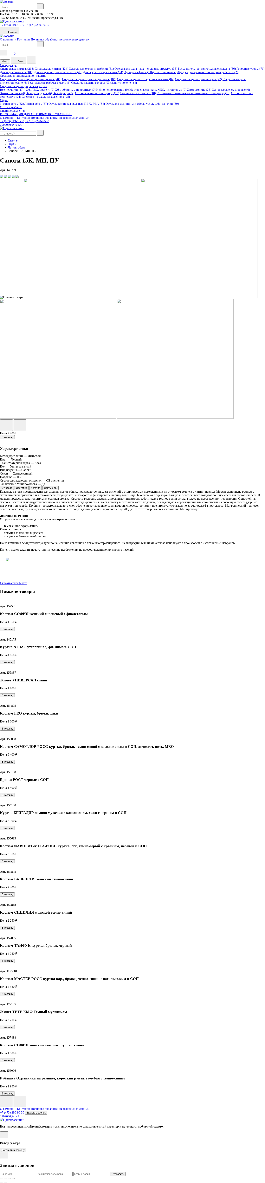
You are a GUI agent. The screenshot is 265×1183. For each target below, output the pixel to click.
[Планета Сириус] (7, 1)
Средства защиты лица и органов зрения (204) (30, 79)
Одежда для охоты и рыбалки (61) (91, 68)
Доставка (21, 487)
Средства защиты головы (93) (91, 82)
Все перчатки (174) (12, 89)
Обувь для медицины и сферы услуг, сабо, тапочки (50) (142, 103)
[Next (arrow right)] (5, 1182)
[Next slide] (20, 1101)
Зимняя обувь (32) (12, 103)
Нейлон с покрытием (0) (112, 89)
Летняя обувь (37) (36, 103)
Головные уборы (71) (250, 68)
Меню (5, 61)
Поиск (21, 61)
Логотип (35, 487)
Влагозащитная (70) (167, 72)
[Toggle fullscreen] (9, 1178)
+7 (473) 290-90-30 (37, 24)
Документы (50, 487)
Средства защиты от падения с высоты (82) (145, 79)
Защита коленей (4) (124, 82)
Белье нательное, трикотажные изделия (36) (207, 68)
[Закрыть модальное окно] (4, 1134)
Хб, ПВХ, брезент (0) (40, 89)
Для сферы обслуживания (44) (103, 72)
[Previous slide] (6, 1101)
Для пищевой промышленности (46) (58, 72)
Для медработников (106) (16, 72)
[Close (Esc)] (1, 1178)
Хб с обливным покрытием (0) (75, 89)
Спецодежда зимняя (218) (17, 68)
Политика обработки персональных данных (60, 39)
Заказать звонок (36, 1112)
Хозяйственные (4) (12, 93)
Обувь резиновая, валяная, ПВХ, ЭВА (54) (76, 103)
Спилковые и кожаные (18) (138, 93)
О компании (8, 39)
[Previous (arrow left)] (1, 1182)
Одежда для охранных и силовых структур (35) (145, 68)
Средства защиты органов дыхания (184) (89, 79)
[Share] (5, 1178)
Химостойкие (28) (199, 89)
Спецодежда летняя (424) (51, 68)
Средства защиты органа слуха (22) (198, 79)
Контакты (23, 39)
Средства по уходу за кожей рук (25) (46, 96)
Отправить (118, 1173)
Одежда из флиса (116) (139, 72)
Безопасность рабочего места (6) (49, 82)
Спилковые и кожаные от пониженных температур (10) (193, 93)
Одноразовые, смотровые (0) (231, 89)
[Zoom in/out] (13, 1178)
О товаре (7, 487)
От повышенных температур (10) (97, 93)
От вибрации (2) (63, 93)
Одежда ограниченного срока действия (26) (210, 72)
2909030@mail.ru (11, 124)
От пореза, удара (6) (39, 93)
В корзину (7, 437)
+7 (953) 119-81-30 (12, 24)
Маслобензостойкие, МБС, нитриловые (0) (157, 89)
